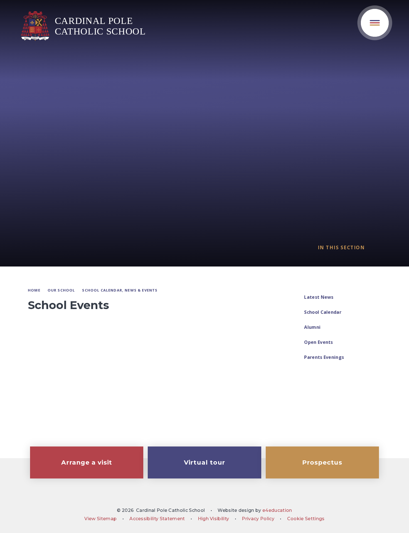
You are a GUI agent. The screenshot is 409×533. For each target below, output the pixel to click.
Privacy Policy (258, 518)
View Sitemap (100, 518)
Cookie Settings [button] (306, 518)
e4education (277, 510)
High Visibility (213, 518)
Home (34, 290)
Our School (61, 290)
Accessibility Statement (157, 518)
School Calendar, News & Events (119, 290)
